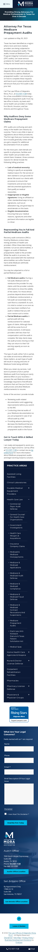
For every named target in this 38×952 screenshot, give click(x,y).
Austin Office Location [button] (16, 872)
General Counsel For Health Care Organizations (17, 517)
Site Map (17, 938)
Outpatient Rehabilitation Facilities (13, 672)
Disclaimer (8, 809)
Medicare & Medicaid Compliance (15, 586)
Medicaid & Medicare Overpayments (16, 554)
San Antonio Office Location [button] (16, 901)
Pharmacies (12, 681)
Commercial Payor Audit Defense (15, 506)
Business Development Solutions (18, 940)
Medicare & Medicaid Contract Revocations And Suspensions (17, 610)
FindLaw (19, 942)
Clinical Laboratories (16, 482)
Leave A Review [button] (19, 926)
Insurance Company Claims (17, 545)
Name (6, 744)
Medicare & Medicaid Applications (15, 565)
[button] (6, 4)
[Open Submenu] (28, 488)
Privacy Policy (27, 938)
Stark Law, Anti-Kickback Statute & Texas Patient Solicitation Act (17, 636)
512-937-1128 (21, 94)
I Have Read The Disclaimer (18, 814)
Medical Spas (16, 647)
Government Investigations (16, 526)
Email (7, 767)
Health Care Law (15, 499)
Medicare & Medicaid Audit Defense (16, 575)
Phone (7, 755)
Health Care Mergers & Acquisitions (15, 535)
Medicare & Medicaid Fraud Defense (17, 596)
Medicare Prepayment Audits (15, 623)
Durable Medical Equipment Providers (15, 491)
